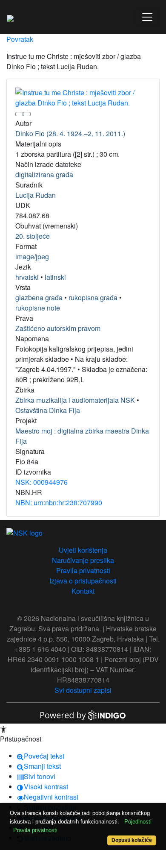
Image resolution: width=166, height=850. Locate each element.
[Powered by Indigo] (83, 714)
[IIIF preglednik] (19, 114)
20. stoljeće (32, 236)
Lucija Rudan (35, 195)
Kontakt (83, 591)
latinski (55, 277)
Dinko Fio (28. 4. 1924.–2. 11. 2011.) (70, 133)
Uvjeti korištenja (83, 550)
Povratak (19, 39)
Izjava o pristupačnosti (83, 581)
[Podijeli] (27, 114)
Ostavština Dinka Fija (47, 410)
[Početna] (10, 17)
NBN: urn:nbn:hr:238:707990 (58, 502)
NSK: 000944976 (41, 482)
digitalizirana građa (44, 174)
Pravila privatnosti (83, 570)
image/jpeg (32, 256)
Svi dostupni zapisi (83, 690)
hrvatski (27, 277)
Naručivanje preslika (83, 560)
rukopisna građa (93, 297)
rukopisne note (37, 308)
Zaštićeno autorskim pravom (57, 328)
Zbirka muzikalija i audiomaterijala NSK (75, 400)
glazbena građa (39, 297)
